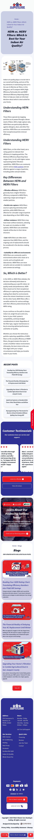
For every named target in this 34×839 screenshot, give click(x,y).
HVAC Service (7, 737)
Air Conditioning (8, 740)
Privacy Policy (5, 827)
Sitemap (30, 827)
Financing (22, 737)
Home (16, 19)
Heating (5, 743)
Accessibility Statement (18, 827)
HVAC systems (18, 167)
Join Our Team (23, 743)
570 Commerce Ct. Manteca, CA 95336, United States (8, 722)
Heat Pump (6, 745)
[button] (30, 835)
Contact (21, 746)
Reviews (21, 740)
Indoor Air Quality (8, 754)
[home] (17, 5)
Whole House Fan (8, 757)
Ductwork (6, 748)
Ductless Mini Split (8, 751)
